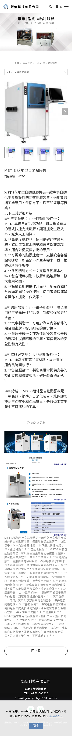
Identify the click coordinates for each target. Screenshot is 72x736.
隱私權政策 (56, 716)
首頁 (16, 63)
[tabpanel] (36, 32)
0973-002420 (39, 693)
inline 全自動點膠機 (47, 63)
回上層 (36, 650)
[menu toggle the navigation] (66, 6)
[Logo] (20, 6)
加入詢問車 (37, 422)
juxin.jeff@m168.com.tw (41, 698)
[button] (50, 6)
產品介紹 (28, 63)
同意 (36, 726)
